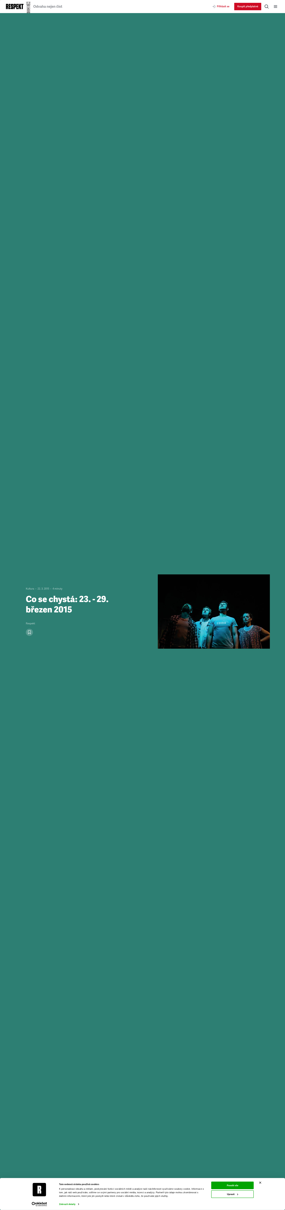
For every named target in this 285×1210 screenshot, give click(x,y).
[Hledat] (266, 6)
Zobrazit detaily (67, 1204)
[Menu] (275, 6)
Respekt (30, 623)
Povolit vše (232, 1185)
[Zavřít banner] (260, 1183)
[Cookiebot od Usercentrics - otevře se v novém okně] (39, 1204)
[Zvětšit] (214, 611)
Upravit (231, 1194)
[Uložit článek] (29, 632)
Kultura (30, 588)
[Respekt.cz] (14, 6)
